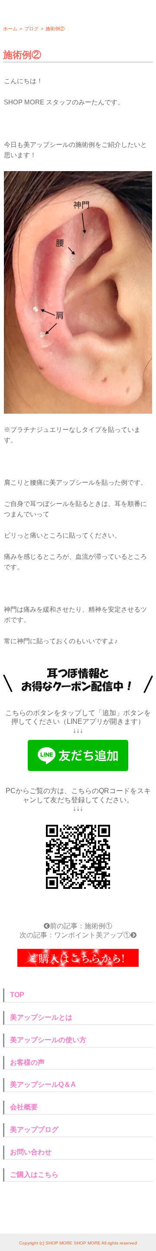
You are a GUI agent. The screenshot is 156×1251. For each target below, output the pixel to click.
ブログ (31, 28)
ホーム (10, 28)
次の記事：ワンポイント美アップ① (75, 935)
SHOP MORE (59, 1243)
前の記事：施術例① (81, 926)
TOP (17, 994)
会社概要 (24, 1107)
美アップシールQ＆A (43, 1084)
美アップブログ (34, 1129)
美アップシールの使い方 (48, 1040)
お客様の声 (27, 1062)
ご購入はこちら (34, 1174)
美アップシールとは (41, 1017)
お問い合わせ (31, 1152)
